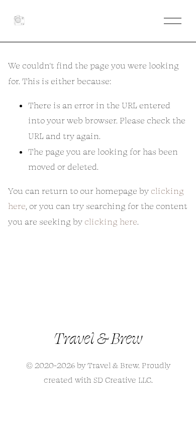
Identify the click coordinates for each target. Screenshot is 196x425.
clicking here (110, 222)
